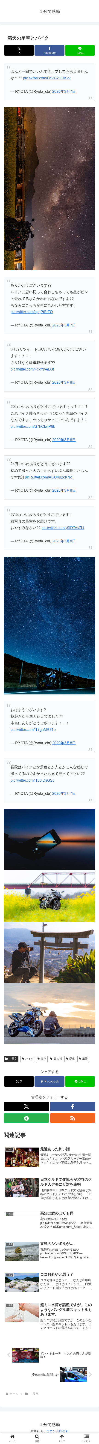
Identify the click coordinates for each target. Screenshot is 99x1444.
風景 (85, 1058)
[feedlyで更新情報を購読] (26, 1118)
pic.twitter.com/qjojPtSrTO (32, 312)
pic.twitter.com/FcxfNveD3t (32, 369)
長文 (13, 1058)
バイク (29, 1058)
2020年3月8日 (64, 382)
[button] (89, 897)
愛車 (72, 1058)
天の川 (58, 1058)
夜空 (43, 1058)
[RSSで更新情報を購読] (72, 1118)
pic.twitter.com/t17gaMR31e (33, 730)
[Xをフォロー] (26, 1106)
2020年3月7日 (64, 91)
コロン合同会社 (57, 1431)
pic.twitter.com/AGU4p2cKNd (48, 477)
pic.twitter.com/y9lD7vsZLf (62, 528)
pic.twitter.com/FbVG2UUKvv (46, 78)
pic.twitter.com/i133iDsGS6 (33, 780)
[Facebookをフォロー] (72, 1106)
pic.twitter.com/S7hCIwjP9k (33, 426)
